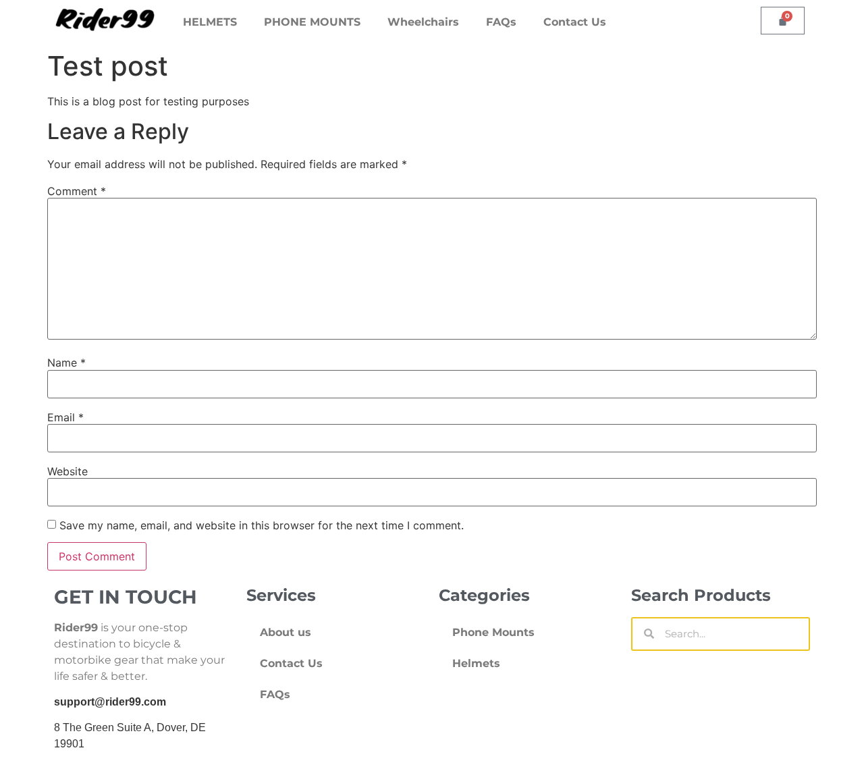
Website (67, 471)
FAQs (501, 22)
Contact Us (574, 22)
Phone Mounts (493, 632)
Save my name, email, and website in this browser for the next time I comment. (261, 525)
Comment (76, 191)
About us (285, 632)
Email (65, 417)
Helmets (476, 663)
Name (66, 362)
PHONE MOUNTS (312, 22)
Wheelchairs (423, 22)
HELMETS (210, 22)
